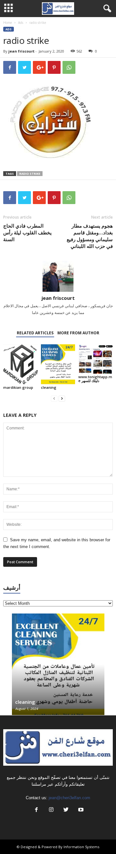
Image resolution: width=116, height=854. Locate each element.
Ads (20, 22)
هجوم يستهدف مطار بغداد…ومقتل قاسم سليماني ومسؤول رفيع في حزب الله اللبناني (90, 235)
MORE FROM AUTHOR (78, 333)
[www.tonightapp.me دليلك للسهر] (95, 359)
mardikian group (18, 387)
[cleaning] (58, 364)
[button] (106, 9)
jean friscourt (21, 51)
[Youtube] (80, 810)
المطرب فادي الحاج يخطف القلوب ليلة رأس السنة (27, 232)
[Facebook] (36, 810)
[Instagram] (51, 810)
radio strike (29, 174)
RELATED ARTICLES (35, 333)
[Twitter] (66, 810)
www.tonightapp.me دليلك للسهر (95, 378)
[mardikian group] (20, 364)
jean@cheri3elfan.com (69, 797)
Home (7, 22)
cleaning (48, 387)
